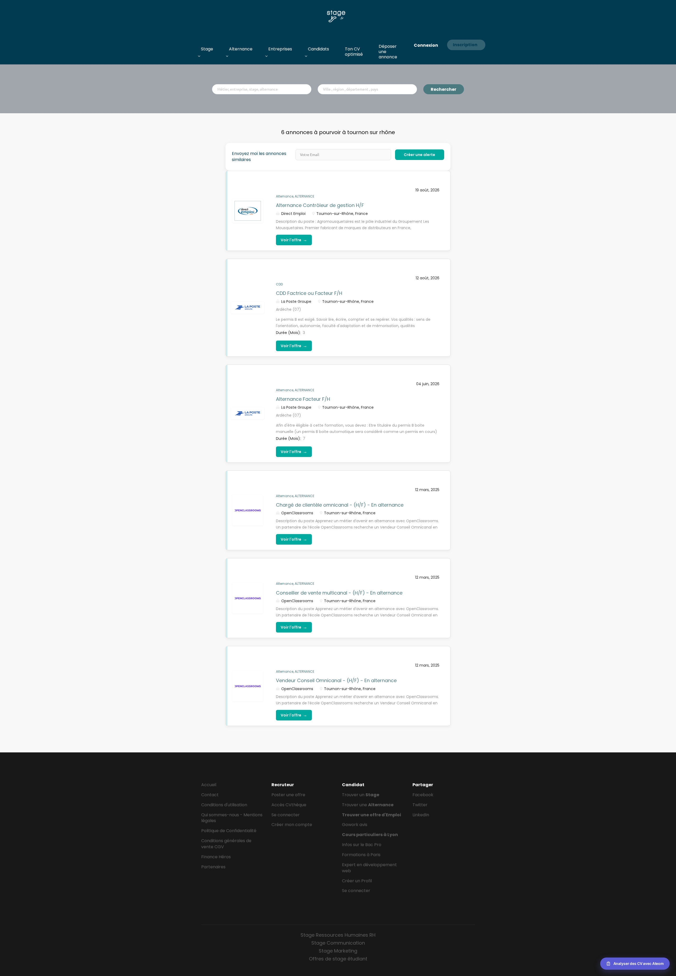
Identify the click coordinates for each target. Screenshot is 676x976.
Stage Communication (338, 943)
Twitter (420, 805)
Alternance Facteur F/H (303, 399)
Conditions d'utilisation (224, 805)
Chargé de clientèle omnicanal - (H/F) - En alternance (339, 505)
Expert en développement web (369, 868)
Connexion (426, 45)
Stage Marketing (338, 950)
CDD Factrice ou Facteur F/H (309, 293)
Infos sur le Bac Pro (361, 845)
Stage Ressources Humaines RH (338, 935)
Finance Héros (216, 857)
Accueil (208, 785)
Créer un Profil (357, 881)
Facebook (422, 795)
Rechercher (443, 89)
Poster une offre (288, 795)
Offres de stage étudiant (338, 958)
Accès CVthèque (288, 805)
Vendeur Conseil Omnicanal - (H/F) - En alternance (336, 680)
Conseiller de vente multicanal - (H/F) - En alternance (339, 593)
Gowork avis (354, 825)
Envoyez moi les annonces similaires (259, 157)
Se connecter (285, 815)
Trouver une (367, 805)
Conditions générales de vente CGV (226, 844)
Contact (210, 795)
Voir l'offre (294, 240)
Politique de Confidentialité (228, 831)
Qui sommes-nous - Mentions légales (231, 818)
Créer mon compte (291, 825)
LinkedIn (420, 815)
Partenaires (213, 867)
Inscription (465, 45)
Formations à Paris (361, 855)
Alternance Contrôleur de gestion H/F (320, 205)
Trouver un (360, 795)
